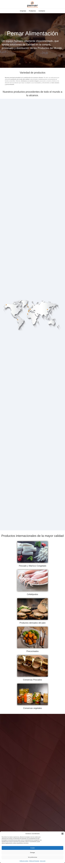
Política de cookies (24, 861)
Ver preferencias (32, 857)
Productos (32, 11)
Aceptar (32, 848)
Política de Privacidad (34, 861)
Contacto (42, 11)
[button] (62, 833)
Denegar (32, 852)
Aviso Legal (42, 861)
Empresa (23, 11)
